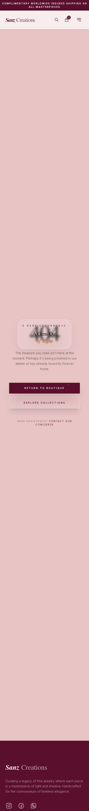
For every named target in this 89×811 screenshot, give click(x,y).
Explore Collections (44, 402)
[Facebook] (21, 806)
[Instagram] (8, 806)
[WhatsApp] (33, 806)
